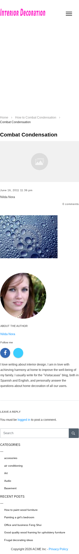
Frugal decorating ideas (18, 540)
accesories (10, 458)
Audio (7, 480)
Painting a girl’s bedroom (19, 517)
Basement (10, 488)
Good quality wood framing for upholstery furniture (34, 532)
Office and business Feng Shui (22, 524)
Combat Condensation (28, 135)
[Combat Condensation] (39, 161)
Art (6, 473)
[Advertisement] (39, 70)
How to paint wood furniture (21, 509)
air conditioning (13, 465)
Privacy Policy (58, 549)
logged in (24, 419)
